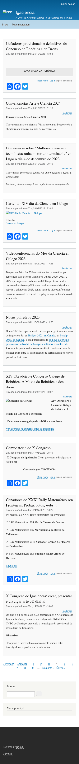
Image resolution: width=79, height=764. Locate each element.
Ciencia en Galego (15, 223)
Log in (52, 80)
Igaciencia (25, 12)
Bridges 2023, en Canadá (41, 335)
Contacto (8, 753)
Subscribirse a (4, 676)
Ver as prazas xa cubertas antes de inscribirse (30, 428)
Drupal (20, 746)
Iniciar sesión (67, 4)
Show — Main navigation (16, 24)
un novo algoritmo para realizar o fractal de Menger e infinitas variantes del (37, 342)
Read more (42, 80)
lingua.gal (11, 565)
